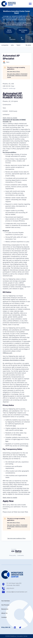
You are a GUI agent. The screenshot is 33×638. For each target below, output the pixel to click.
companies (4, 45)
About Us (4, 613)
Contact (4, 617)
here (14, 426)
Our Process (5, 605)
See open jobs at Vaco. (13, 71)
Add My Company (9, 30)
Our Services (5, 601)
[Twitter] (20, 627)
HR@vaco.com (7, 353)
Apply (5, 118)
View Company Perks (23, 30)
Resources (4, 609)
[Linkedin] (15, 627)
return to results (12, 118)
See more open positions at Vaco (16, 538)
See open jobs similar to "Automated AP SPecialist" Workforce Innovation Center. (17, 75)
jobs (12, 45)
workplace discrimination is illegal (13, 360)
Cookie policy (20, 555)
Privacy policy (12, 555)
